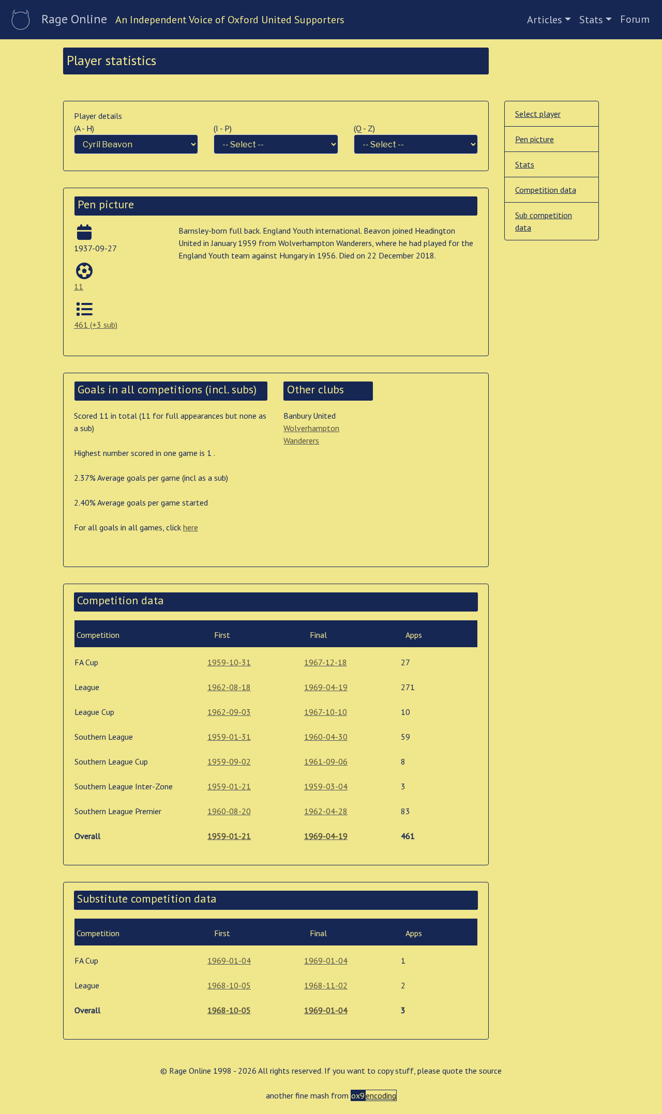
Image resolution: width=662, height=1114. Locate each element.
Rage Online (74, 19)
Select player (538, 114)
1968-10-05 (229, 985)
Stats (591, 19)
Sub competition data (543, 221)
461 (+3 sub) (95, 324)
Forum (635, 19)
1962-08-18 (229, 687)
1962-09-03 (229, 712)
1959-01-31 (229, 736)
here (190, 527)
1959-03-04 (326, 786)
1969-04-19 (326, 687)
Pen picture (534, 139)
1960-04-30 (326, 736)
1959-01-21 (229, 786)
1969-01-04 (229, 960)
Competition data (545, 190)
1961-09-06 (326, 761)
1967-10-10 (325, 712)
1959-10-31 (229, 662)
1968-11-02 (326, 985)
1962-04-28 (326, 811)
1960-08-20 (229, 811)
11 (78, 286)
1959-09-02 (229, 761)
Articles (544, 19)
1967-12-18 (325, 662)
